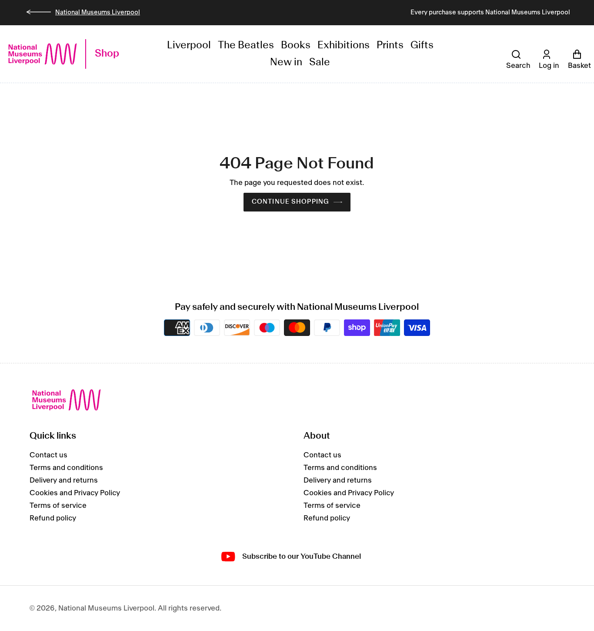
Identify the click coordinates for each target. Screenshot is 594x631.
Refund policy (53, 518)
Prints (390, 45)
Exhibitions (343, 45)
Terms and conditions (66, 468)
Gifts (422, 45)
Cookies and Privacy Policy (75, 493)
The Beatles (246, 45)
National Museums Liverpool (97, 12)
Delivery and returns (64, 480)
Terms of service (58, 506)
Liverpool (189, 45)
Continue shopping (290, 201)
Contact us (48, 455)
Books (295, 45)
